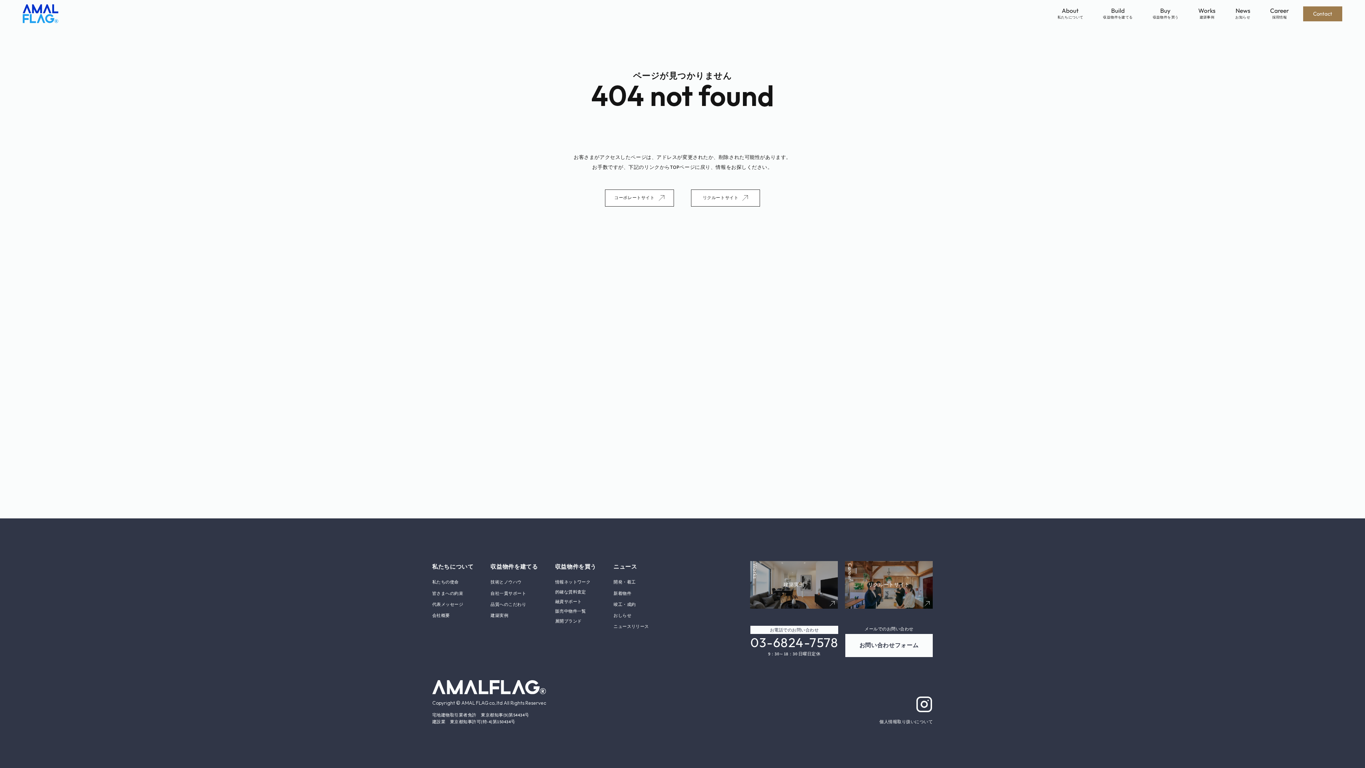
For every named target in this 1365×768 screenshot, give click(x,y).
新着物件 (622, 594)
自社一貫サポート (508, 594)
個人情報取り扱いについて (906, 722)
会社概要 (441, 616)
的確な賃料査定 (570, 592)
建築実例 (499, 616)
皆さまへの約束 (447, 594)
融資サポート (568, 602)
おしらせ (622, 616)
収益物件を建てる (514, 567)
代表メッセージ (447, 605)
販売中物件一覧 (570, 611)
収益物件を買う (575, 567)
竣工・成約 (625, 605)
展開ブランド (568, 621)
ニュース (625, 567)
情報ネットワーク (573, 582)
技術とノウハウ (506, 582)
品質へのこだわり (508, 605)
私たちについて (452, 567)
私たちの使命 (445, 582)
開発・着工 (625, 582)
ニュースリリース (631, 627)
